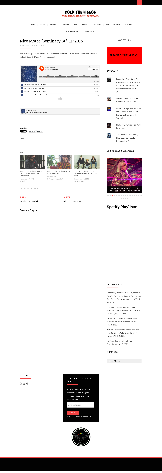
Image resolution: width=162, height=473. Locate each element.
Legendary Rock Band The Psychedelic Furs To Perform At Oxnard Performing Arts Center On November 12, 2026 (128, 85)
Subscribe (72, 413)
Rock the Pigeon (27, 46)
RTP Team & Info (72, 31)
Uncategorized (32, 188)
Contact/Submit (113, 25)
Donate (128, 25)
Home (32, 25)
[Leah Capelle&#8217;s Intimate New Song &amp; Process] (59, 162)
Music (42, 25)
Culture (97, 25)
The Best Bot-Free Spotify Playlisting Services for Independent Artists (127, 137)
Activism (53, 25)
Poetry (66, 25)
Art (75, 25)
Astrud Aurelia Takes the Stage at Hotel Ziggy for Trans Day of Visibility (124, 189)
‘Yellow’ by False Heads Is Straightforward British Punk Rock (85, 173)
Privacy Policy (90, 31)
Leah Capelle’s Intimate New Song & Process (58, 172)
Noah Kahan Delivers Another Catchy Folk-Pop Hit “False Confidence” (31, 173)
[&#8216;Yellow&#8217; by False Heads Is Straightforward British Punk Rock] (87, 162)
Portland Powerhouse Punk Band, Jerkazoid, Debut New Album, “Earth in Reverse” (123, 310)
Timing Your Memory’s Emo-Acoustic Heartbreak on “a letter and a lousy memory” (123, 332)
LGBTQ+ (85, 25)
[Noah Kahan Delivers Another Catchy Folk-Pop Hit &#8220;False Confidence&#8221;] (32, 162)
